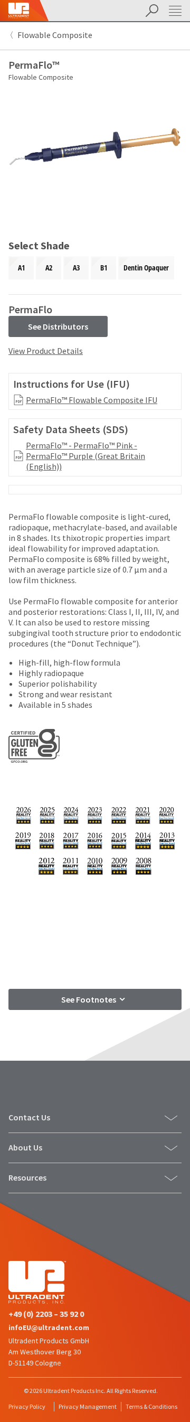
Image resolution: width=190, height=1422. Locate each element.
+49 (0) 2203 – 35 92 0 (46, 1313)
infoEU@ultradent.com (48, 1327)
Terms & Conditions (151, 1406)
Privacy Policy (26, 1406)
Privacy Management (88, 1406)
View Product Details (45, 350)
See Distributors (58, 326)
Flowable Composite (54, 35)
